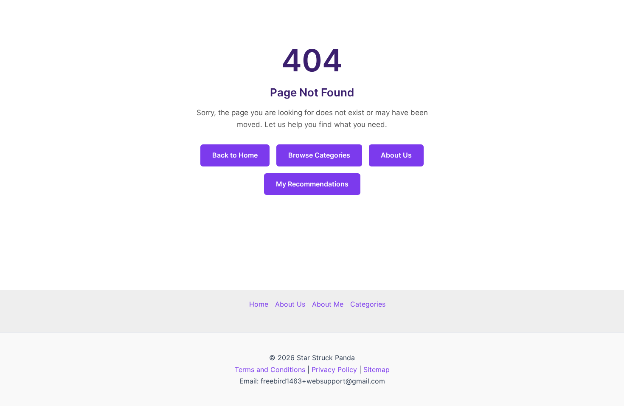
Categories (367, 304)
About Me (327, 304)
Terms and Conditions (270, 369)
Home (258, 304)
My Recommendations (312, 184)
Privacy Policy (334, 369)
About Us (396, 155)
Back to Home (235, 155)
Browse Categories (319, 155)
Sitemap (376, 369)
